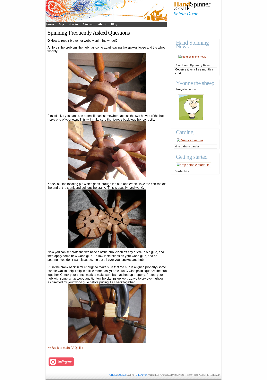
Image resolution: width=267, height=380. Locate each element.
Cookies (122, 375)
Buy (61, 24)
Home (50, 24)
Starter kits (182, 171)
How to (73, 24)
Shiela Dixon (142, 375)
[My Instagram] (61, 366)
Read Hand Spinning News (192, 65)
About (102, 24)
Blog (114, 24)
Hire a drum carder (187, 146)
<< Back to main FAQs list (65, 347)
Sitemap (88, 24)
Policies (112, 375)
